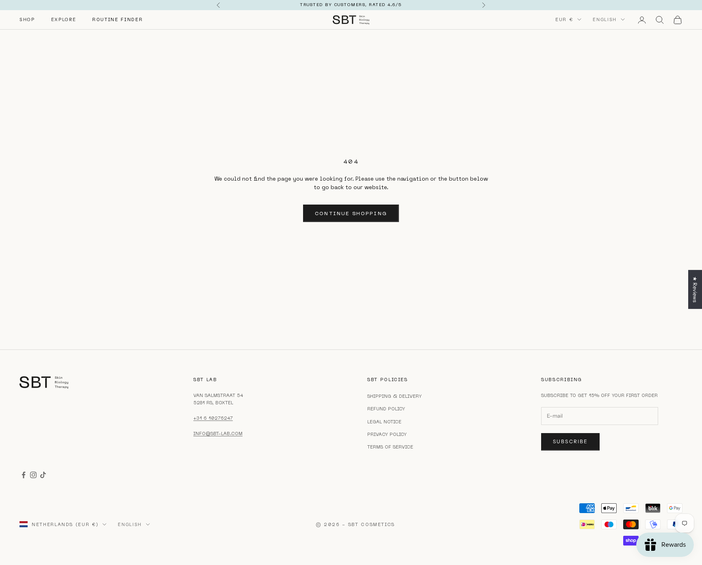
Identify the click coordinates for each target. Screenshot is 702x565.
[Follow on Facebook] (24, 475)
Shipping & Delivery (394, 396)
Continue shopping (351, 213)
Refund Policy (386, 409)
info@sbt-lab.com (218, 433)
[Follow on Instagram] (33, 475)
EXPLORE (63, 19)
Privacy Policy (387, 434)
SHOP (27, 19)
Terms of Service (390, 447)
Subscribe (570, 441)
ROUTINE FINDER (117, 19)
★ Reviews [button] (695, 289)
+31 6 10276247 (213, 418)
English (605, 19)
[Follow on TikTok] (43, 475)
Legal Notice (384, 422)
